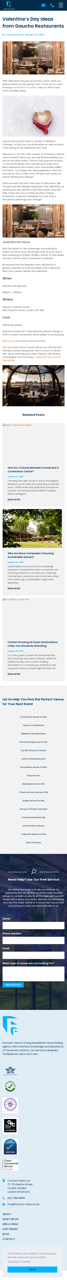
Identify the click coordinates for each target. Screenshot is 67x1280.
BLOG (5, 1234)
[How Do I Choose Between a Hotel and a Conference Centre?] (33, 442)
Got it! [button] (32, 1269)
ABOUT (6, 1214)
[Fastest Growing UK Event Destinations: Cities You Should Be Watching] (33, 617)
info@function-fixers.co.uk (23, 1204)
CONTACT (8, 1239)
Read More (14, 499)
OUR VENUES (10, 1229)
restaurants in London (24, 87)
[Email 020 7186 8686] (43, 5)
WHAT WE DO (10, 1219)
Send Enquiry (13, 984)
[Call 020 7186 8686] (52, 5)
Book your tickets (11, 341)
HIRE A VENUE (10, 1224)
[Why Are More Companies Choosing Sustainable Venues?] (33, 528)
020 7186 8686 (16, 1198)
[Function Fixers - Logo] (9, 5)
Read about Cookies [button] (19, 1261)
